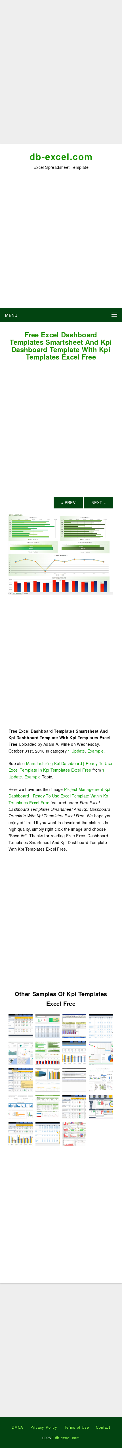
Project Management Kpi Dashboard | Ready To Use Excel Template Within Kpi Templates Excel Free (59, 795)
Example (95, 751)
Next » (98, 502)
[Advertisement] (61, 74)
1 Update (76, 751)
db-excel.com (61, 156)
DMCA (17, 1427)
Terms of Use (76, 1427)
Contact (103, 1427)
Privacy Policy (43, 1427)
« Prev (68, 502)
